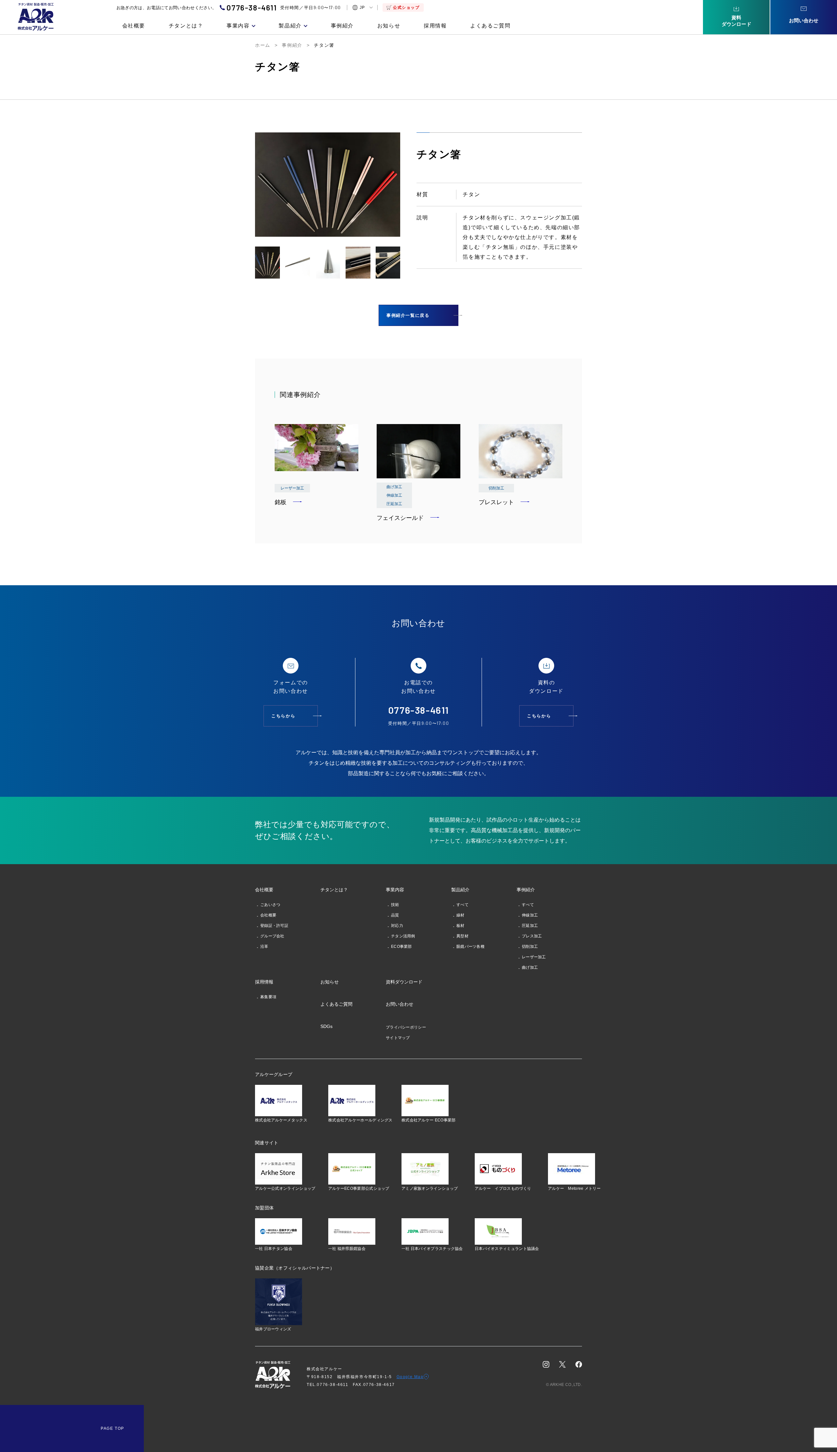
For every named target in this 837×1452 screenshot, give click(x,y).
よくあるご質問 (490, 25)
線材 (460, 915)
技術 (395, 904)
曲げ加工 (530, 967)
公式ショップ (406, 7)
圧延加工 (530, 925)
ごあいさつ (270, 904)
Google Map (410, 1377)
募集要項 (268, 997)
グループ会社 (272, 936)
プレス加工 (532, 936)
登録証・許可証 (274, 925)
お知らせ (388, 25)
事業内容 (238, 25)
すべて (462, 904)
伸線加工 (530, 915)
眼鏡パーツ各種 (470, 946)
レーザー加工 (534, 957)
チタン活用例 (403, 936)
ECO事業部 (401, 946)
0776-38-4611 (252, 7)
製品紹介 (290, 25)
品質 (395, 915)
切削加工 (530, 946)
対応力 (397, 925)
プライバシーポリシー (406, 1027)
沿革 (264, 946)
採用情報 (435, 25)
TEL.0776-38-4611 (330, 1384)
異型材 (462, 936)
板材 (460, 925)
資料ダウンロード (404, 981)
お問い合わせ (399, 1004)
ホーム (262, 45)
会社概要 (133, 25)
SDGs (326, 1026)
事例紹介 (342, 25)
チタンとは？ (186, 25)
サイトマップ (398, 1037)
